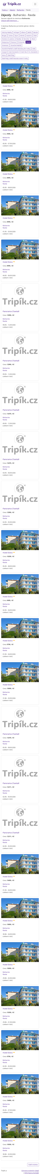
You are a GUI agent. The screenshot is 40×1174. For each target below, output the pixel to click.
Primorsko (21, 42)
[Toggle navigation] (35, 4)
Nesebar (18, 39)
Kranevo (4, 39)
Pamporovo (5, 42)
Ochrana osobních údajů (30, 1171)
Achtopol (16, 32)
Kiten (35, 35)
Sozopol (4, 52)
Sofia (33, 49)
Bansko (35, 32)
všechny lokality (7, 32)
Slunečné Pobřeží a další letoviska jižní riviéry (16, 49)
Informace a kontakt (31, 1173)
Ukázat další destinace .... (10, 21)
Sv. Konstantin (33, 52)
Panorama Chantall (11, 311)
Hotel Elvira (7, 86)
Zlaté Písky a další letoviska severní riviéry (15, 58)
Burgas (4, 35)
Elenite (22, 35)
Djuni (16, 35)
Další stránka (33, 1165)
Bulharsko (20, 10)
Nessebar (26, 39)
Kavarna (29, 35)
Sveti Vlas (24, 52)
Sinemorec (5, 45)
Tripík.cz (5, 10)
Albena (23, 32)
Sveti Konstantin (14, 52)
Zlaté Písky (11, 55)
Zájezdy (12, 10)
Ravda (28, 42)
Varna (4, 55)
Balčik (29, 32)
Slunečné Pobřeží (16, 45)
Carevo (10, 35)
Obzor (33, 39)
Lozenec (11, 39)
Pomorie (13, 42)
